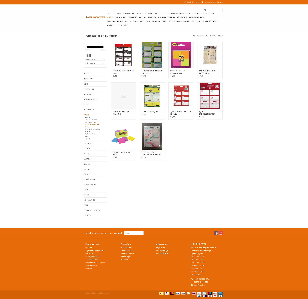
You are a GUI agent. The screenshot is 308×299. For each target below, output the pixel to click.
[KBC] (199, 296)
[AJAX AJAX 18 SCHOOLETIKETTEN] (210, 95)
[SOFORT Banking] (193, 293)
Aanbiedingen (126, 256)
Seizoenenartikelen (180, 14)
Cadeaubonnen (209, 21)
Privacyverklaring (91, 256)
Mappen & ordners (91, 120)
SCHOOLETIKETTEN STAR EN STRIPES (151, 72)
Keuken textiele (196, 17)
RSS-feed (124, 259)
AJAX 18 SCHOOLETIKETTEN (207, 112)
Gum (86, 136)
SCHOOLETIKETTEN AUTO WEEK (123, 72)
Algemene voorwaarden (94, 250)
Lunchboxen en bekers (92, 129)
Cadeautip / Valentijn (179, 21)
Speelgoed (164, 14)
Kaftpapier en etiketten (214, 36)
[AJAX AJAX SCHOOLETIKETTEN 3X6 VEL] (181, 95)
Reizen (195, 14)
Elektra (117, 14)
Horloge (162, 17)
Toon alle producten (117, 25)
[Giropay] (204, 296)
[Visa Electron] (204, 293)
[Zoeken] (205, 10)
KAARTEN (152, 17)
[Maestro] (209, 293)
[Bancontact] (188, 293)
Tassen (87, 127)
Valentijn (195, 21)
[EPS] (215, 296)
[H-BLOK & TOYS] (95, 17)
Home (109, 14)
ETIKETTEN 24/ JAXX (149, 111)
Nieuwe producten (128, 253)
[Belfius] (215, 293)
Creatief (87, 138)
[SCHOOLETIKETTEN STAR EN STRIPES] (152, 55)
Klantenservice (91, 265)
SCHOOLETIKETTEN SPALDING (121, 112)
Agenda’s (87, 131)
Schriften (88, 117)
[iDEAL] (161, 293)
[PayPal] (166, 293)
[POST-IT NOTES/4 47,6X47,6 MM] (181, 55)
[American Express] (220, 293)
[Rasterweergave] (87, 55)
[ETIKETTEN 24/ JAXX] (152, 95)
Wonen (140, 14)
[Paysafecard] (198, 293)
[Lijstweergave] (90, 55)
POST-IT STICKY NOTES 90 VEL (122, 153)
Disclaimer (89, 253)
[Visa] (177, 293)
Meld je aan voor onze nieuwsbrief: (103, 233)
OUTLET (142, 17)
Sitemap (88, 268)
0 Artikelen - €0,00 (193, 2)
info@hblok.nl (199, 285)
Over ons (89, 247)
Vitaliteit (133, 17)
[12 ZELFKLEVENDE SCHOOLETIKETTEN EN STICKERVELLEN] (152, 136)
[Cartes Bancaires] (220, 296)
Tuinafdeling (151, 14)
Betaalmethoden (92, 259)
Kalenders (182, 17)
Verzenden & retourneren (95, 262)
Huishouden (129, 14)
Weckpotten (138, 21)
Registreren (160, 247)
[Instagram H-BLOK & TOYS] (221, 233)
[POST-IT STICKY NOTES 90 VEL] (123, 136)
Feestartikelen (207, 14)
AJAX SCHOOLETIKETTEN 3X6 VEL (180, 112)
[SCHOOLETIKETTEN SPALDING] (123, 95)
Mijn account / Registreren (214, 2)
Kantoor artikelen (90, 134)
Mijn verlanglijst (162, 253)
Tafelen (171, 17)
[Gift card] (209, 296)
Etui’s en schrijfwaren (91, 122)
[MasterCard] (172, 293)
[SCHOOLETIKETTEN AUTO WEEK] (123, 55)
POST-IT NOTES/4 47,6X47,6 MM (177, 72)
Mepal (164, 21)
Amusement (121, 17)
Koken (128, 21)
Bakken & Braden (115, 21)
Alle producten (126, 247)
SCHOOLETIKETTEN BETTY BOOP (207, 72)
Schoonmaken (153, 21)
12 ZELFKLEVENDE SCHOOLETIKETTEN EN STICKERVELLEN (150, 153)
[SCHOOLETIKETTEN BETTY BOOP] (210, 55)
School (110, 17)
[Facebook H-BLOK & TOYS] (216, 233)
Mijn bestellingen (162, 250)
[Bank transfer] (183, 293)
